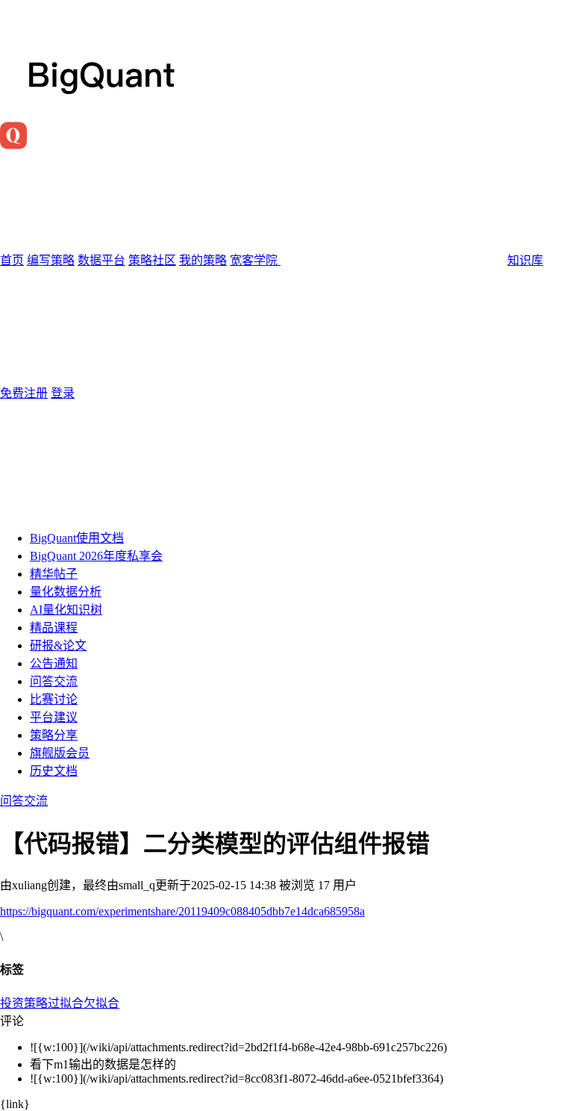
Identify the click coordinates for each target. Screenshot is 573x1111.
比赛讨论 (54, 699)
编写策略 (51, 260)
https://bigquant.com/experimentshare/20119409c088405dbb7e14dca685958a (182, 911)
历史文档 (54, 771)
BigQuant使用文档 (77, 538)
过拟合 (66, 1003)
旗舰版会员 (60, 753)
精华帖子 (54, 573)
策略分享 (54, 735)
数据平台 (101, 260)
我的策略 (203, 260)
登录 (63, 393)
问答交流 (54, 681)
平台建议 (54, 717)
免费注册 (24, 393)
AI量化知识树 (66, 609)
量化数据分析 (65, 591)
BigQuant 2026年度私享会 (96, 556)
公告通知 (54, 663)
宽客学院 (255, 260)
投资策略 (24, 1003)
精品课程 (54, 627)
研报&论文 (58, 645)
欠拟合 (101, 1003)
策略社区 (152, 260)
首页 (12, 260)
